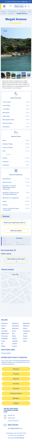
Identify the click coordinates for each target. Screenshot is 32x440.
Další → (25, 341)
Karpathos (15, 326)
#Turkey (16, 374)
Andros (3, 326)
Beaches (11, 13)
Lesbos (14, 343)
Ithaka (3, 346)
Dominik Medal (19, 438)
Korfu (14, 331)
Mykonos (26, 326)
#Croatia (16, 384)
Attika (3, 328)
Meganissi (26, 323)
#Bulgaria (16, 398)
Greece (3, 11)
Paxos (25, 338)
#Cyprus (16, 379)
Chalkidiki (4, 338)
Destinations (12, 11)
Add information (16, 231)
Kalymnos (15, 323)
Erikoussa (4, 336)
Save (5, 31)
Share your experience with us (14, 222)
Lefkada (15, 341)
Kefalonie (15, 328)
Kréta (14, 336)
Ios (2, 343)
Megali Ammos (22, 13)
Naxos (25, 328)
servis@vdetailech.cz (15, 428)
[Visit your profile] (25, 6)
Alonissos (22, 11)
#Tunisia (16, 388)
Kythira (14, 338)
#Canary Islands (16, 393)
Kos (13, 333)
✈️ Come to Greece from (16, 1)
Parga (25, 336)
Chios (3, 341)
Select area (19, 6)
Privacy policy (6, 353)
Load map (15, 274)
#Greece (16, 369)
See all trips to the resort (16, 259)
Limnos (14, 346)
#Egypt (16, 403)
